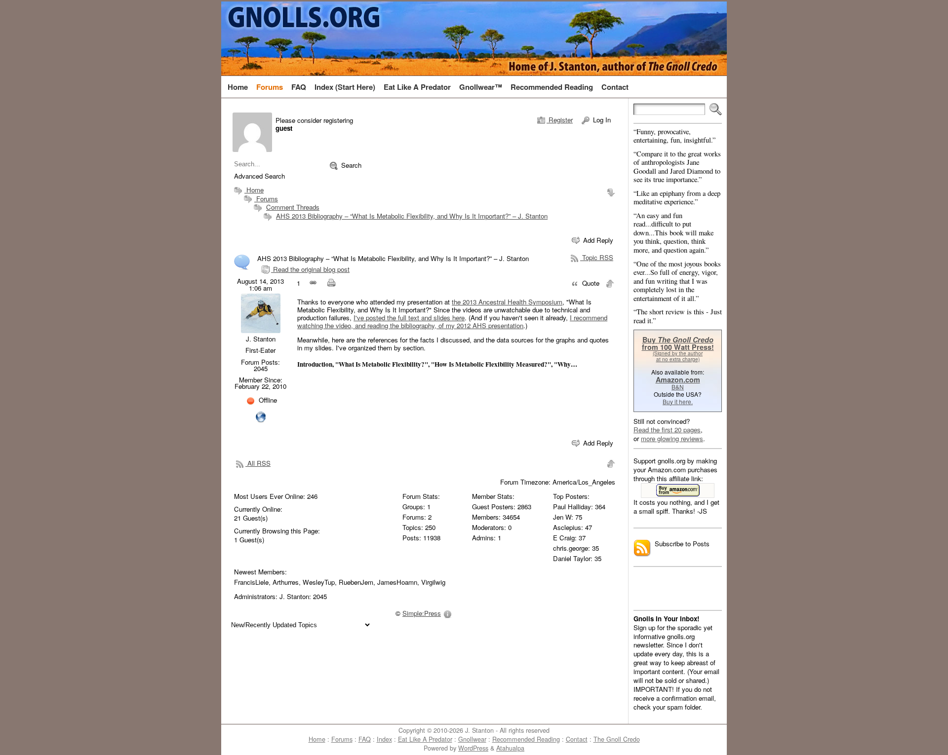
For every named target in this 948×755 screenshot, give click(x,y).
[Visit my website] (261, 415)
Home (254, 189)
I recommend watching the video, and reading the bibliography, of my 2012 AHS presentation (452, 321)
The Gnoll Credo (616, 739)
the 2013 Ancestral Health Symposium (507, 301)
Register (560, 119)
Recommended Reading (526, 739)
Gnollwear (472, 739)
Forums (266, 198)
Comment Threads (292, 207)
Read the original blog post (310, 269)
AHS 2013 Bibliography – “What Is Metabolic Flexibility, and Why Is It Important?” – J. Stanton (412, 216)
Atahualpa (510, 748)
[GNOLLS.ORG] (474, 38)
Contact (577, 739)
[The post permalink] (314, 283)
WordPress (473, 748)
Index (384, 739)
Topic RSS (596, 257)
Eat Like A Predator (425, 739)
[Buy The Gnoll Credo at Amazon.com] (677, 490)
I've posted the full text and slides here (409, 317)
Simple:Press (421, 613)
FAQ (364, 739)
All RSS (258, 463)
